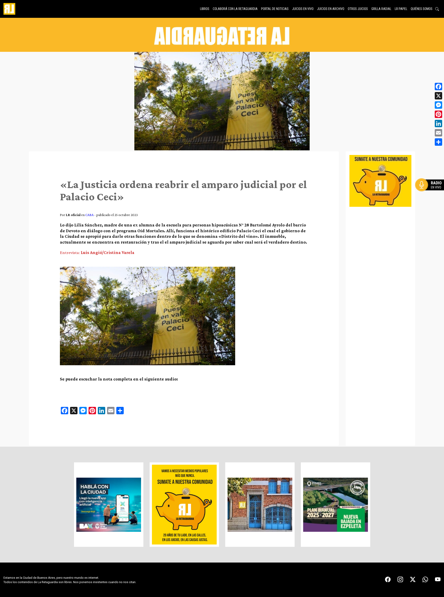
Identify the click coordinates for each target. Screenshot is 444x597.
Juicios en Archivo (330, 9)
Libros (204, 9)
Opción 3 (431, 196)
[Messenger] (438, 105)
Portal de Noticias (275, 9)
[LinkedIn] (438, 123)
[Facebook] (438, 86)
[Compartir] (438, 142)
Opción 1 (431, 192)
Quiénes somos (421, 9)
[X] (438, 95)
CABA (89, 215)
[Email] (438, 132)
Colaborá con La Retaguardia (235, 9)
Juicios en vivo (303, 9)
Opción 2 (431, 194)
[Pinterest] (438, 114)
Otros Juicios (358, 9)
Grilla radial (381, 9)
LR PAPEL (401, 9)
